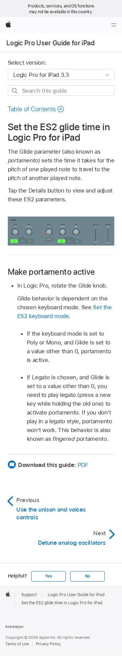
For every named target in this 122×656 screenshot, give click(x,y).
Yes (48, 576)
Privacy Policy (48, 643)
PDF (83, 464)
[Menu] (114, 25)
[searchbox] (61, 90)
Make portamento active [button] (51, 272)
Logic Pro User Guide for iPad (50, 43)
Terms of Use (17, 643)
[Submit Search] (15, 90)
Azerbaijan (14, 626)
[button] (36, 109)
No (87, 576)
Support (29, 594)
